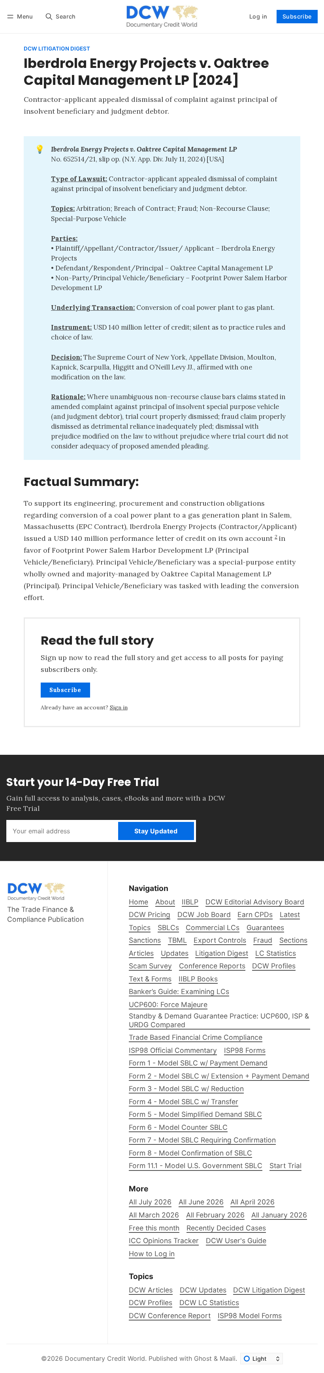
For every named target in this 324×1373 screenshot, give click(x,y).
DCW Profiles (150, 1302)
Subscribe (297, 16)
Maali (227, 1358)
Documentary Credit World (105, 1358)
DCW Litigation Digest (57, 49)
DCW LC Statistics (209, 1302)
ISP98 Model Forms (250, 1315)
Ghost (203, 1358)
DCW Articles (151, 1290)
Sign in (119, 707)
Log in (258, 16)
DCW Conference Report (170, 1315)
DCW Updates (203, 1290)
